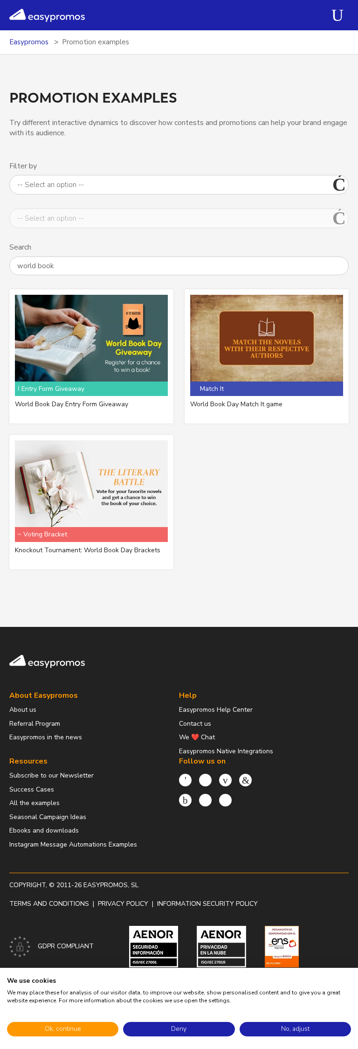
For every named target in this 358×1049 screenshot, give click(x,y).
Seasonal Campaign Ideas (47, 817)
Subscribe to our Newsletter (51, 775)
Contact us (195, 723)
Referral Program (34, 723)
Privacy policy (123, 903)
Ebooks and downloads (44, 830)
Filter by (23, 166)
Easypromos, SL (110, 885)
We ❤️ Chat (197, 737)
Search (20, 247)
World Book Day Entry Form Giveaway (71, 404)
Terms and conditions (49, 903)
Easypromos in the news (45, 737)
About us (22, 709)
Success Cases (31, 789)
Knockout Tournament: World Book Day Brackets (87, 550)
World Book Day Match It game (236, 404)
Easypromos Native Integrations (226, 751)
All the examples (34, 803)
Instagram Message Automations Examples (73, 844)
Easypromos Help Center (216, 709)
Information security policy (207, 903)
